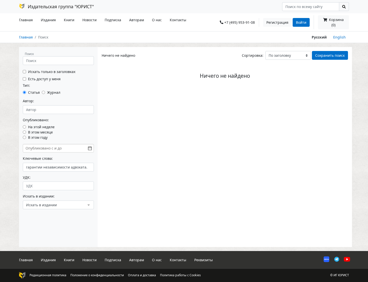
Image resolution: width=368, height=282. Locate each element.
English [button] (339, 37)
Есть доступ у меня (44, 78)
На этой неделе (41, 126)
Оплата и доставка (142, 275)
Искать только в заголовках (51, 71)
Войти (301, 22)
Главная (26, 20)
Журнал (53, 92)
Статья (34, 92)
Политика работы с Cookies (180, 275)
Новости (89, 20)
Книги (69, 20)
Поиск (29, 54)
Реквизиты (203, 260)
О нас (157, 20)
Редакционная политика (48, 275)
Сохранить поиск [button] (330, 55)
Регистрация (277, 22)
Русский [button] (319, 37)
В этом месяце (40, 132)
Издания (48, 20)
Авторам (136, 20)
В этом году (38, 137)
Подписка (113, 20)
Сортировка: (252, 55)
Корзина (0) (336, 22)
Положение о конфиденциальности (97, 275)
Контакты (178, 20)
